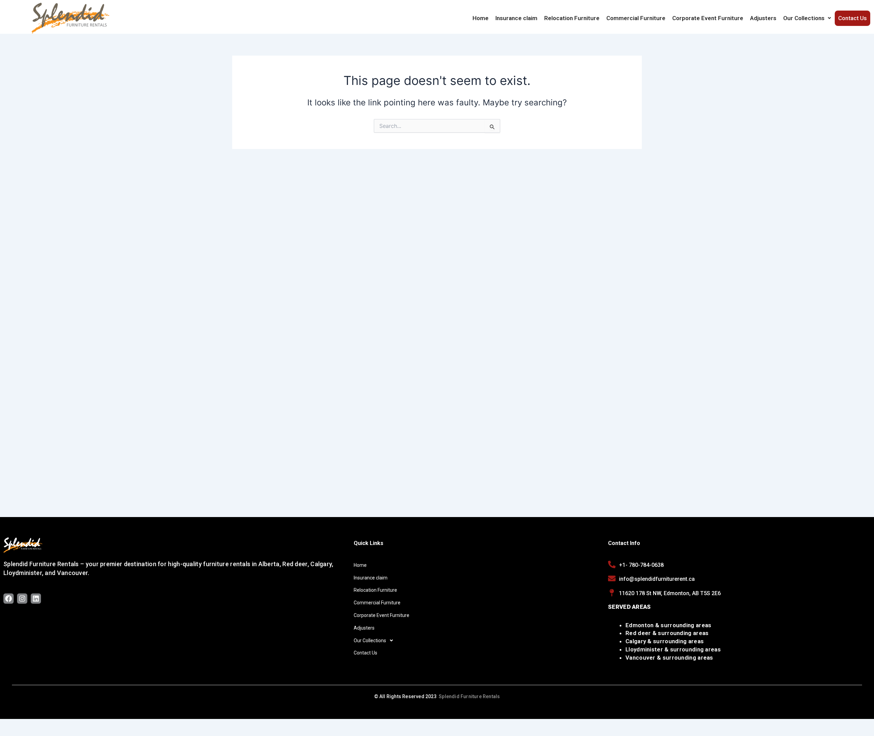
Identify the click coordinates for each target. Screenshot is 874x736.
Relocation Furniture (572, 18)
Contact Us (852, 18)
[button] (807, 18)
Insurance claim (516, 18)
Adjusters (763, 18)
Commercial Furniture (635, 18)
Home (481, 18)
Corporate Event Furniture (707, 18)
